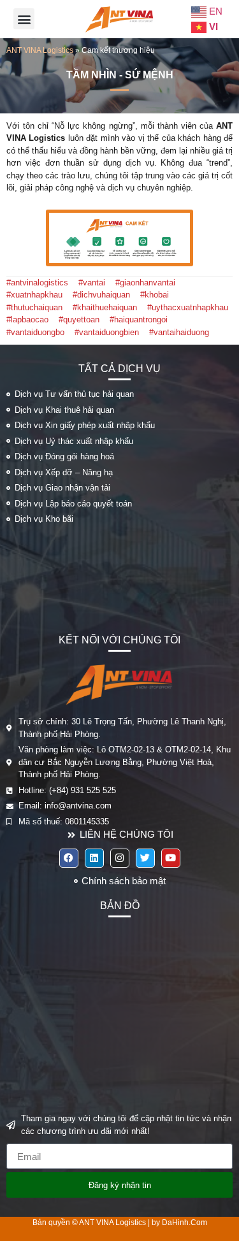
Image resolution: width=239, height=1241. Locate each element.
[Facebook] (68, 858)
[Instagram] (119, 858)
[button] (23, 18)
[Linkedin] (94, 858)
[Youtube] (170, 858)
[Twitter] (145, 858)
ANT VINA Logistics (39, 50)
